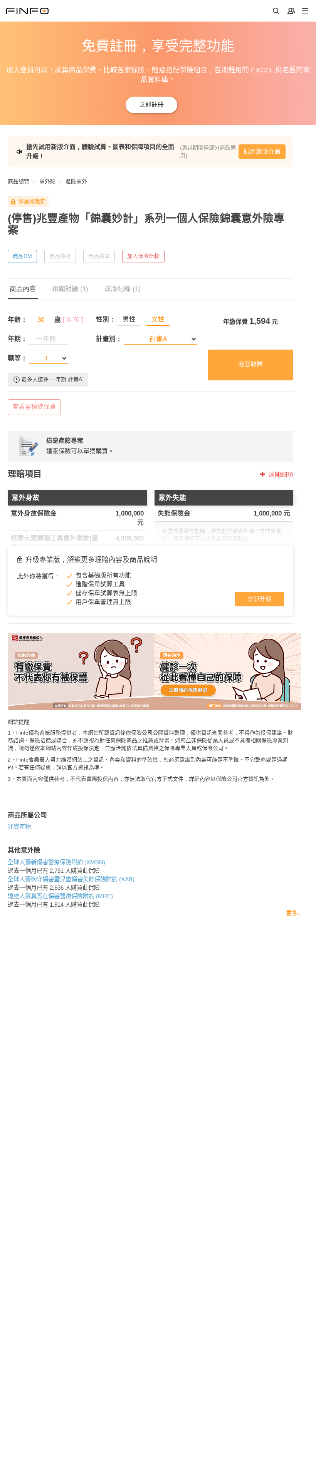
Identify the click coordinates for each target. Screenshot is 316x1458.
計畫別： (109, 339)
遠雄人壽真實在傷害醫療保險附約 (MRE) (60, 896)
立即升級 (259, 599)
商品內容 (23, 289)
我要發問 (250, 364)
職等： (17, 358)
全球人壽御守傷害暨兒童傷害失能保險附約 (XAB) (71, 879)
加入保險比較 (143, 256)
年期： (17, 339)
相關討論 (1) (70, 289)
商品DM (22, 256)
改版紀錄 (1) (122, 289)
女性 (158, 319)
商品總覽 (18, 181)
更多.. (293, 913)
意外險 (47, 181)
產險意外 (76, 181)
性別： (106, 319)
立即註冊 (151, 104)
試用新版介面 (262, 151)
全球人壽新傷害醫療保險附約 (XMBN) (56, 862)
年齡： (17, 319)
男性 (129, 319)
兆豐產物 (19, 827)
